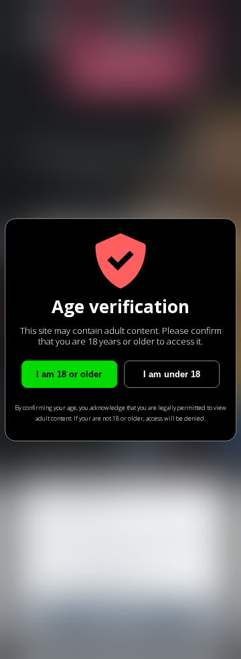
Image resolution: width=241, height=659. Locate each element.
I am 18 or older (69, 374)
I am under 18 (171, 374)
